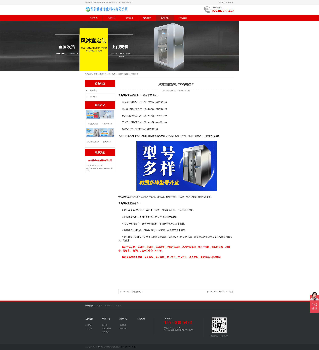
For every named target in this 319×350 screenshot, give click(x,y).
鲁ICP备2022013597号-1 (128, 347)
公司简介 (129, 18)
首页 (95, 74)
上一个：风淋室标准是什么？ (131, 292)
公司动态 (93, 90)
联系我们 (231, 2)
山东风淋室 (97, 306)
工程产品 (105, 332)
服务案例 (147, 18)
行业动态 (111, 74)
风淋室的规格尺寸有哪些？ (127, 74)
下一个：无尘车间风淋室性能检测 (220, 292)
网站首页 (94, 18)
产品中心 (111, 18)
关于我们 (222, 2)
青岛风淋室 (109, 306)
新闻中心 (165, 18)
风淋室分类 (106, 329)
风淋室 (118, 306)
